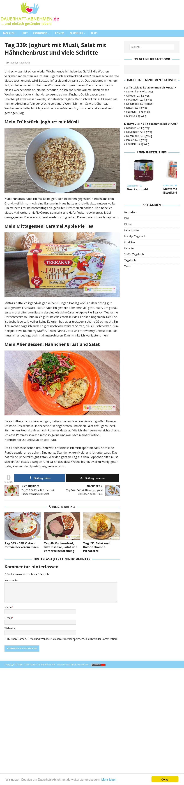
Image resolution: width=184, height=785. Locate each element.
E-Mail (8, 618)
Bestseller (76, 33)
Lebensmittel (131, 230)
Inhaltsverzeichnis (80, 664)
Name (8, 607)
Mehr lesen (108, 779)
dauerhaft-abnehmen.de (42, 664)
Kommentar (11, 580)
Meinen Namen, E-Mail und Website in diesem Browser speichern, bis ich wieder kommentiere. (63, 639)
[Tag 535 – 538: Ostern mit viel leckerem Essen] (22, 526)
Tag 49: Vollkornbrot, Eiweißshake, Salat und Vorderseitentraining (60, 547)
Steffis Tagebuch (134, 254)
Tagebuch (9, 33)
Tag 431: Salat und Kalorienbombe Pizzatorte (96, 547)
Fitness (59, 33)
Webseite (9, 628)
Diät (25, 33)
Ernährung (40, 33)
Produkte (129, 242)
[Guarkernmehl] (144, 170)
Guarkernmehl (137, 189)
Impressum (63, 664)
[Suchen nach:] (152, 47)
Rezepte (129, 248)
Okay (165, 779)
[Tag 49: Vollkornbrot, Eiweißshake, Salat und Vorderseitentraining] (62, 526)
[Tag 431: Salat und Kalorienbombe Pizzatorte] (101, 526)
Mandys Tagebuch (20, 62)
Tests (94, 33)
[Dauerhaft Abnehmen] (29, 27)
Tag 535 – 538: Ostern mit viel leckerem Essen (21, 545)
